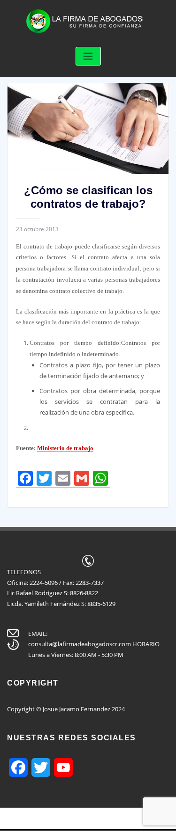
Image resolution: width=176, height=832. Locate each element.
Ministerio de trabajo (65, 448)
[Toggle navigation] (88, 56)
